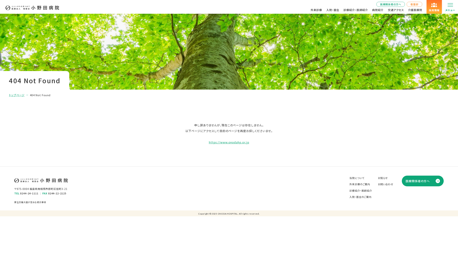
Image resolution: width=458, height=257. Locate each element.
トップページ (17, 95)
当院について (357, 178)
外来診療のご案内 (359, 184)
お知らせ (383, 178)
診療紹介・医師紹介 (356, 10)
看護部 (414, 4)
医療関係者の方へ (390, 4)
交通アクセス (396, 10)
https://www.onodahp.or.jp (229, 142)
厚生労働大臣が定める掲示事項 (30, 202)
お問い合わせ (385, 184)
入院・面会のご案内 (360, 197)
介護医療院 (415, 10)
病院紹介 (378, 10)
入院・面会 (332, 10)
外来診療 (316, 10)
